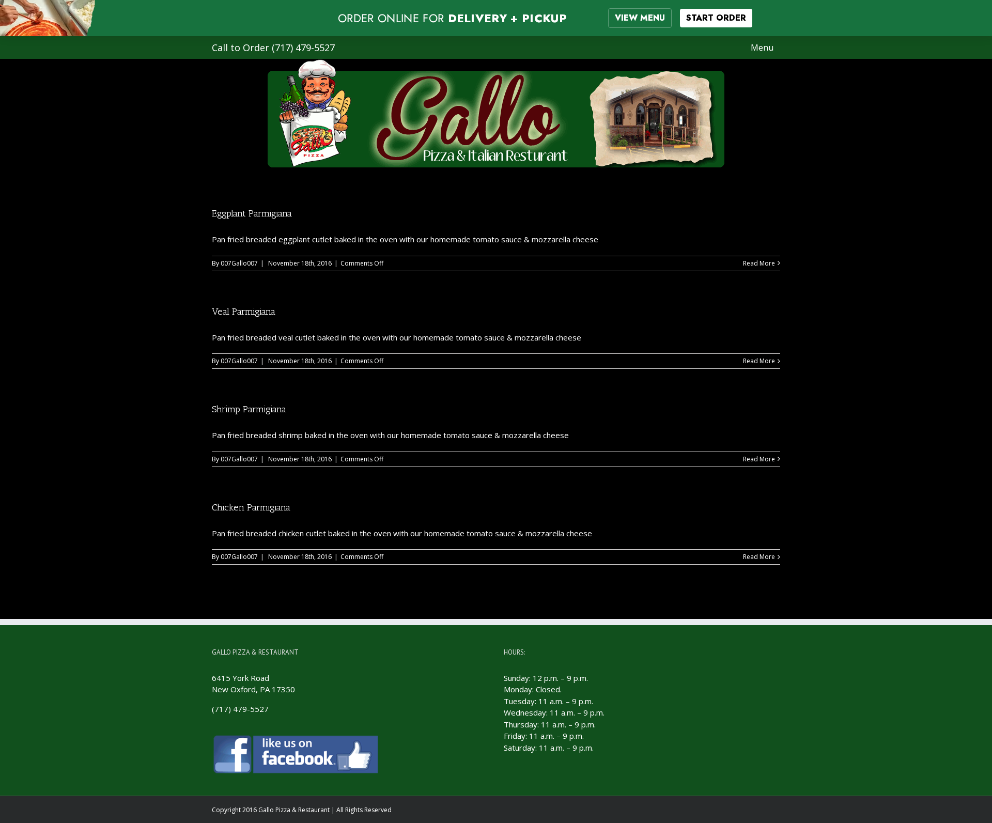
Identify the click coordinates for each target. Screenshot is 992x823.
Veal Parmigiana (243, 311)
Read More (759, 263)
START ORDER (716, 18)
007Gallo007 (239, 263)
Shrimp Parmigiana (249, 409)
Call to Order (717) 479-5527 (273, 47)
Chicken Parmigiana (251, 507)
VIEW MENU (640, 18)
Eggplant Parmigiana (252, 213)
